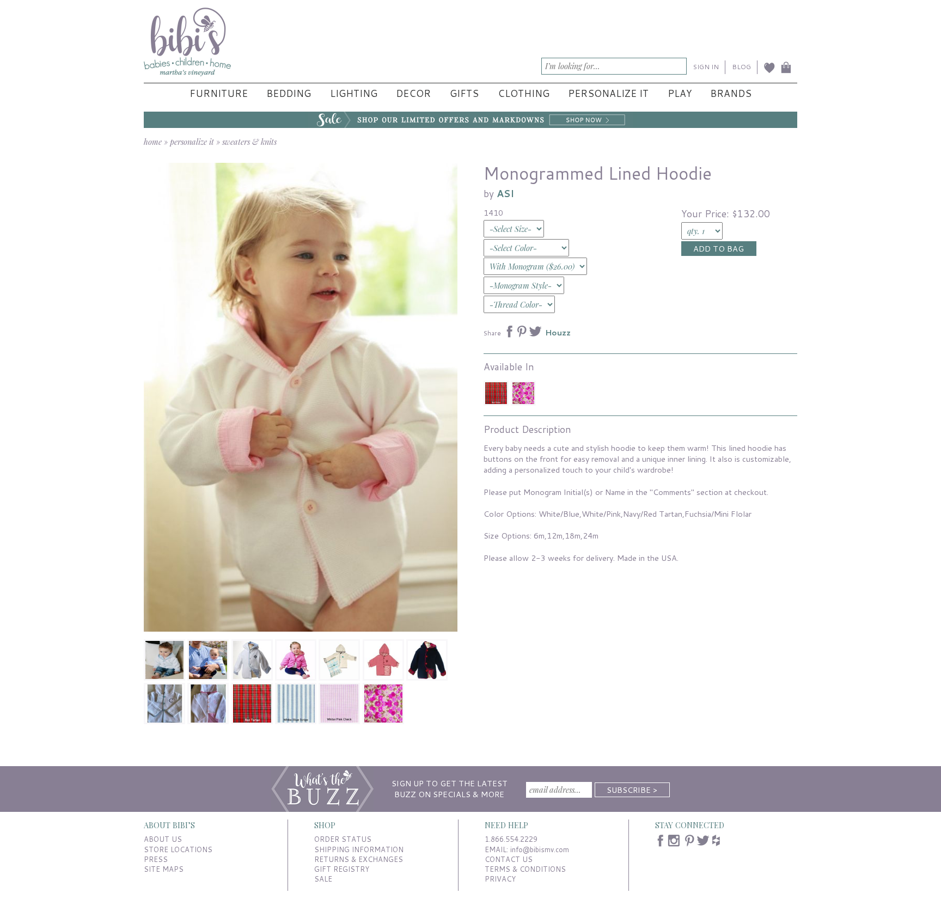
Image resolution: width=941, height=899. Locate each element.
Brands (730, 93)
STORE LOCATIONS (178, 849)
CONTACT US (509, 859)
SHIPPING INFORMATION (359, 849)
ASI (505, 193)
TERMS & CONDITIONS (525, 869)
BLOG (741, 66)
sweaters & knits (249, 141)
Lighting (353, 93)
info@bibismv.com (539, 849)
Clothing (523, 93)
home (153, 141)
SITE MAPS (164, 869)
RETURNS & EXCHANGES (358, 859)
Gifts (464, 93)
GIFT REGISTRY (341, 869)
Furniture (219, 93)
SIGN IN (706, 66)
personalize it (192, 141)
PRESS (156, 859)
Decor (413, 93)
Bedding (288, 93)
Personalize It (608, 93)
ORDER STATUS (342, 839)
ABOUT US (163, 839)
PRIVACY (500, 879)
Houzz (558, 332)
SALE (323, 879)
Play (680, 93)
